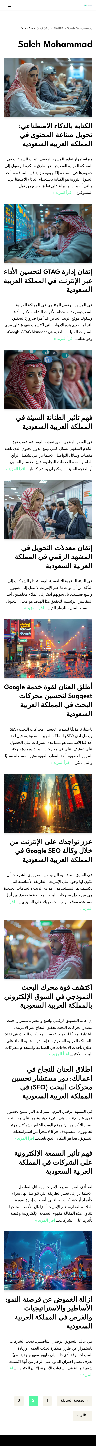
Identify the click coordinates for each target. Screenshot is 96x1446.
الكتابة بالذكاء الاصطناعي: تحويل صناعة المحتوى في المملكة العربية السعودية (55, 135)
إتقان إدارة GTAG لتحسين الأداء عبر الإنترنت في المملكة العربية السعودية (48, 281)
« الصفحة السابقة (74, 1401)
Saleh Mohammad (79, 28)
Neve (70, 1441)
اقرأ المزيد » (62, 193)
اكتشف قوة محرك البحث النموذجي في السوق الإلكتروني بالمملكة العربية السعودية (48, 997)
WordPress (29, 1441)
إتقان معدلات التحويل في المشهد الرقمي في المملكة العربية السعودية (53, 557)
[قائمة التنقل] (9, 5)
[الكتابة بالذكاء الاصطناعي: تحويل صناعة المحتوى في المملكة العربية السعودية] (48, 87)
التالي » (83, 1415)
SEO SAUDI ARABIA (50, 28)
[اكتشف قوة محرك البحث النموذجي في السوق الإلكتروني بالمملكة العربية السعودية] (48, 949)
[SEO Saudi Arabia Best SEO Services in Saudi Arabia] (87, 5)
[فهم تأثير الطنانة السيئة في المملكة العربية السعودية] (48, 379)
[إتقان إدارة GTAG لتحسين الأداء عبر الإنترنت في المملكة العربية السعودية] (48, 233)
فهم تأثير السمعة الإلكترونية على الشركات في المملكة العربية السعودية (53, 1163)
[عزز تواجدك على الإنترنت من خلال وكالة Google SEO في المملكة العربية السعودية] (48, 803)
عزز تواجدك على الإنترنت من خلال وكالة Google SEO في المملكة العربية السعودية (51, 851)
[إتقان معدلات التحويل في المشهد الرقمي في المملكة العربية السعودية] (48, 509)
